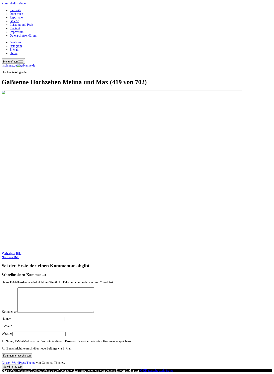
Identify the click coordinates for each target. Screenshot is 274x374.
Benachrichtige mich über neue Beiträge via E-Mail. (39, 348)
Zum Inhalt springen (14, 3)
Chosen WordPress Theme (18, 362)
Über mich (16, 13)
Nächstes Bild (10, 257)
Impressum (16, 32)
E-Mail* (7, 326)
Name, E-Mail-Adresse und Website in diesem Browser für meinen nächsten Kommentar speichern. (69, 341)
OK (142, 370)
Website (7, 333)
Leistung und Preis (21, 24)
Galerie (14, 21)
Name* (6, 318)
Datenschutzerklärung (23, 35)
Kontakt (15, 28)
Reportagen (17, 17)
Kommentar (9, 311)
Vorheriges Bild (11, 253)
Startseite (15, 10)
